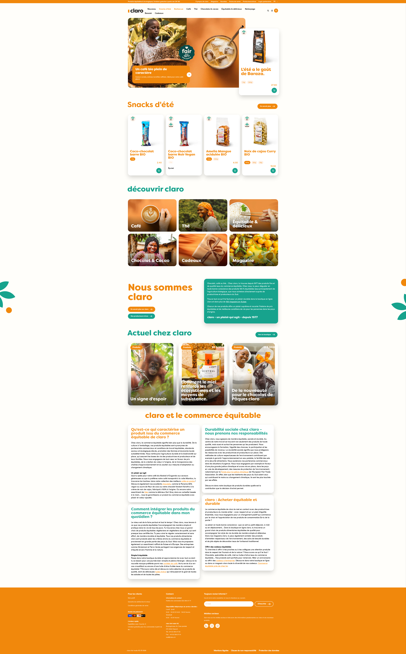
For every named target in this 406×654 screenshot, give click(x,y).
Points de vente (235, 1)
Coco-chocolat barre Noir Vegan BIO (181, 154)
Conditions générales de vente (138, 605)
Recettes (223, 1)
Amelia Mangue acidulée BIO (218, 153)
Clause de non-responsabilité (243, 650)
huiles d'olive (160, 572)
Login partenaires (264, 1)
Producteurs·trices (249, 1)
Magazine (214, 1)
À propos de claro (202, 1)
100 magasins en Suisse (236, 302)
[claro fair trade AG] (135, 11)
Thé (196, 9)
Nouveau (151, 9)
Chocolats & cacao (209, 9)
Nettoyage (250, 9)
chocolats (166, 484)
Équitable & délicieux (232, 9)
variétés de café (170, 563)
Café (188, 9)
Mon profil (131, 598)
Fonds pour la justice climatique (234, 472)
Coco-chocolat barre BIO (142, 153)
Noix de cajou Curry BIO (260, 153)
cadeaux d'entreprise (225, 560)
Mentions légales (221, 650)
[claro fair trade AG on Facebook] (217, 627)
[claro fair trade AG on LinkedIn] (206, 627)
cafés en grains (188, 481)
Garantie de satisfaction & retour (139, 602)
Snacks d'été (165, 9)
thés (146, 492)
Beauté (148, 13)
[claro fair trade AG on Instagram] (212, 627)
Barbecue (178, 9)
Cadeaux (159, 13)
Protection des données (269, 650)
